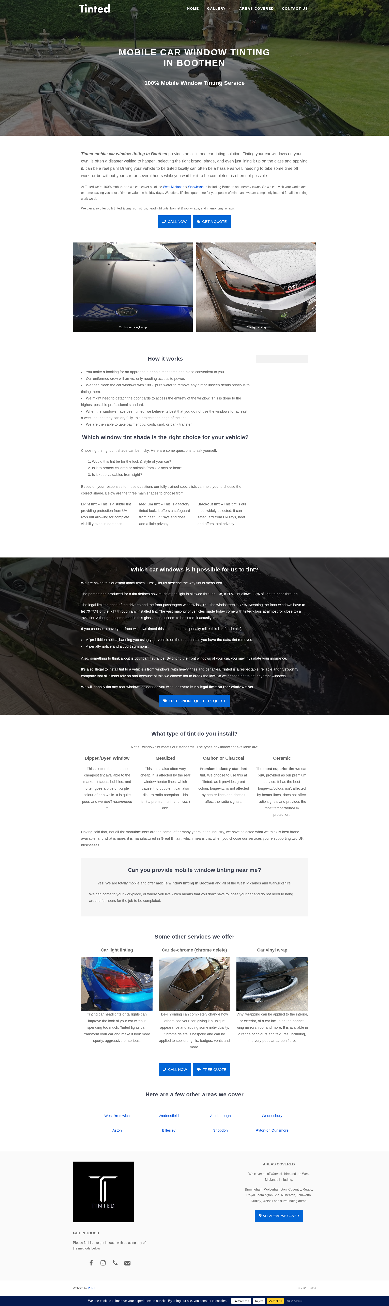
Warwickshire (197, 187)
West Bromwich (117, 1116)
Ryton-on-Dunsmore (272, 1130)
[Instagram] (103, 1263)
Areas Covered (256, 9)
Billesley (168, 1130)
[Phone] (115, 1263)
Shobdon (220, 1130)
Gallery (216, 9)
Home (193, 9)
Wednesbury (272, 1116)
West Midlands (173, 187)
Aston (117, 1130)
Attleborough (220, 1116)
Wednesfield (169, 1116)
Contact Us (295, 9)
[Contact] (127, 1263)
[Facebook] (91, 1263)
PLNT (91, 1288)
